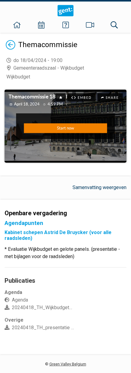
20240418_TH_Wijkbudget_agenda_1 (52, 307)
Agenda (20, 300)
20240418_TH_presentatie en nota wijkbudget (61, 327)
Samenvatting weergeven (99, 187)
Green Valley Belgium (67, 364)
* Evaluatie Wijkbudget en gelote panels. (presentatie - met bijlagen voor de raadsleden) (62, 252)
